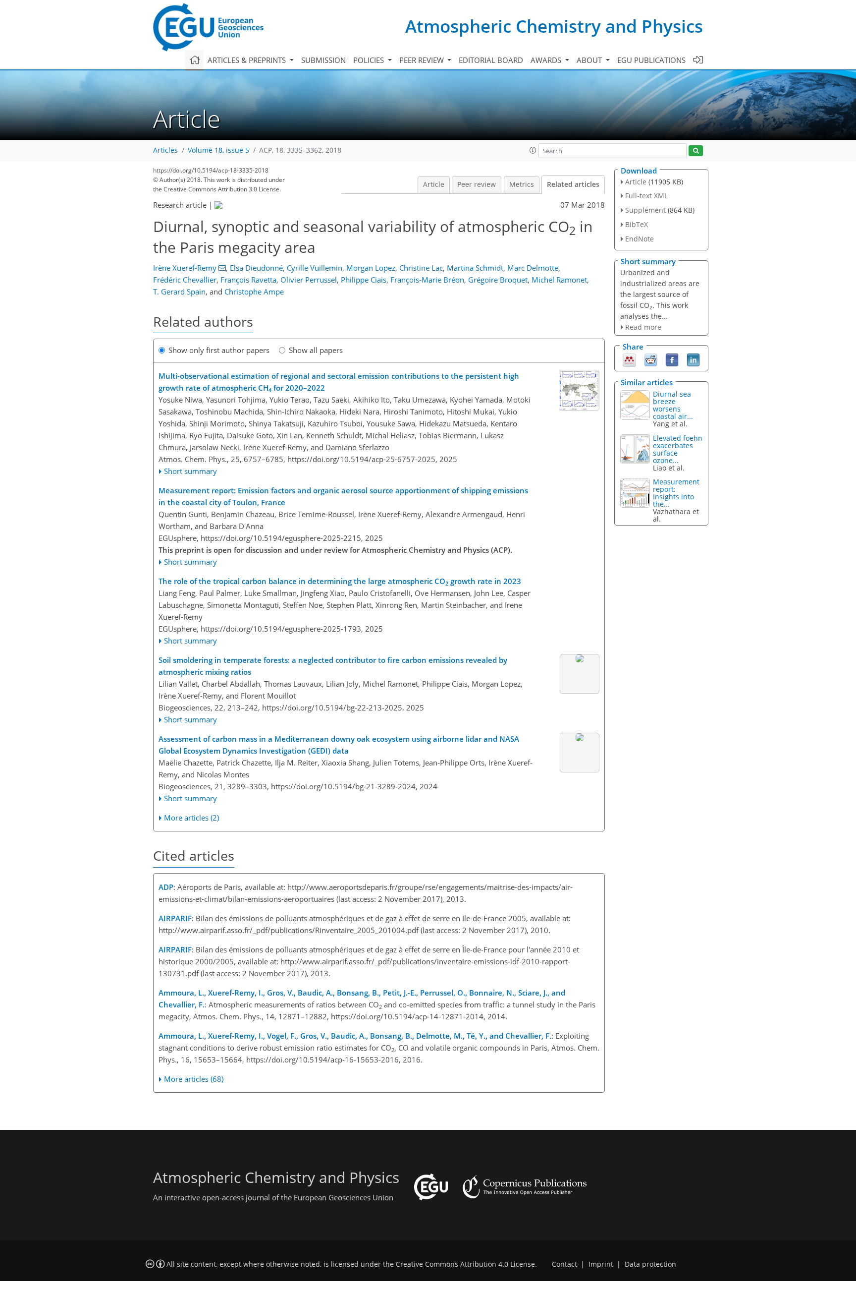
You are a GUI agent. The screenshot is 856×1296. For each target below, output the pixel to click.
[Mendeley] (629, 359)
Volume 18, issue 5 (218, 150)
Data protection (650, 1264)
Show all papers (316, 350)
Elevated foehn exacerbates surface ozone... (677, 449)
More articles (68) (193, 1079)
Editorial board (491, 60)
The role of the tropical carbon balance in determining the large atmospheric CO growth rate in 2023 (340, 581)
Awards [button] (547, 60)
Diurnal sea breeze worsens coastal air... (673, 405)
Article (433, 184)
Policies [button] (369, 60)
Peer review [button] (422, 60)
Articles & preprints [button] (248, 60)
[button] (533, 150)
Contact (564, 1264)
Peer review (476, 184)
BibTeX (636, 224)
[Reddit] (650, 359)
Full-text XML (646, 195)
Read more (643, 327)
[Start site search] (696, 151)
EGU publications (651, 60)
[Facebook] (672, 359)
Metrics (521, 184)
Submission (323, 60)
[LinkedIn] (693, 359)
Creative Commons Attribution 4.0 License (465, 1264)
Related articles (573, 184)
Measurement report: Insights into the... (676, 493)
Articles (165, 150)
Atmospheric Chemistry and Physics (554, 26)
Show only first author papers (218, 350)
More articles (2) (191, 818)
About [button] (590, 60)
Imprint (600, 1264)
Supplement (645, 210)
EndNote (639, 238)
